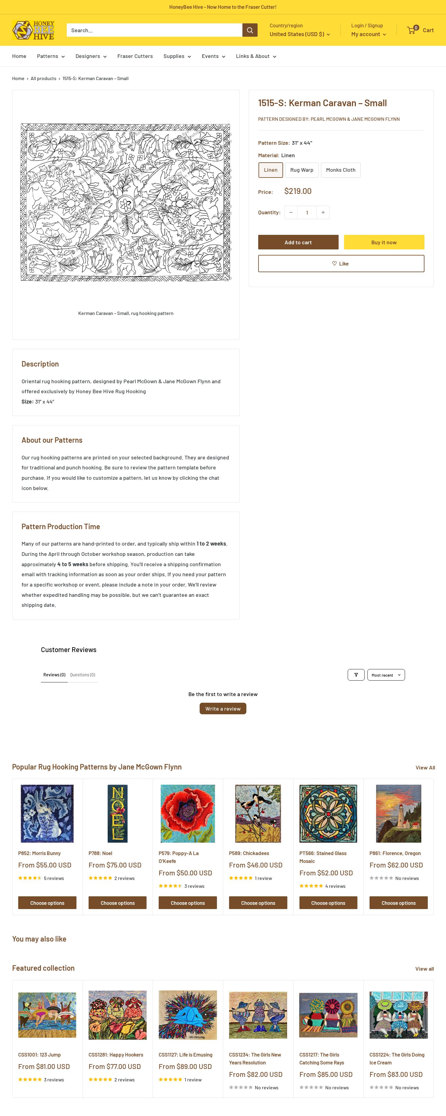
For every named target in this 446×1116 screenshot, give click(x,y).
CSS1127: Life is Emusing (185, 1054)
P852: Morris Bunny (39, 853)
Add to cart (298, 242)
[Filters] (356, 675)
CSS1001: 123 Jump (39, 1054)
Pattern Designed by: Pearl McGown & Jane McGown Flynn (329, 119)
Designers (88, 55)
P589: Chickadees (249, 853)
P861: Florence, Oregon (395, 853)
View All (425, 767)
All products (43, 78)
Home (19, 55)
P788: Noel (100, 853)
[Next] (434, 847)
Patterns (47, 55)
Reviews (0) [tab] (54, 674)
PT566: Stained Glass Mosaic (322, 857)
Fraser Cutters (135, 55)
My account (366, 33)
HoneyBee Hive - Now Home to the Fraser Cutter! (223, 7)
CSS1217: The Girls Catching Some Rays (321, 1058)
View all (425, 968)
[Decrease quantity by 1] (291, 212)
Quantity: (269, 212)
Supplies (174, 55)
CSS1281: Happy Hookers (116, 1054)
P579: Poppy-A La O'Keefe (179, 857)
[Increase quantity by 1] (323, 212)
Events (210, 55)
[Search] (250, 30)
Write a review (223, 708)
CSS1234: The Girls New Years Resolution (255, 1058)
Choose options (47, 903)
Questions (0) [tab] (82, 674)
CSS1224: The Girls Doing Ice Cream (397, 1058)
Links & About (253, 55)
